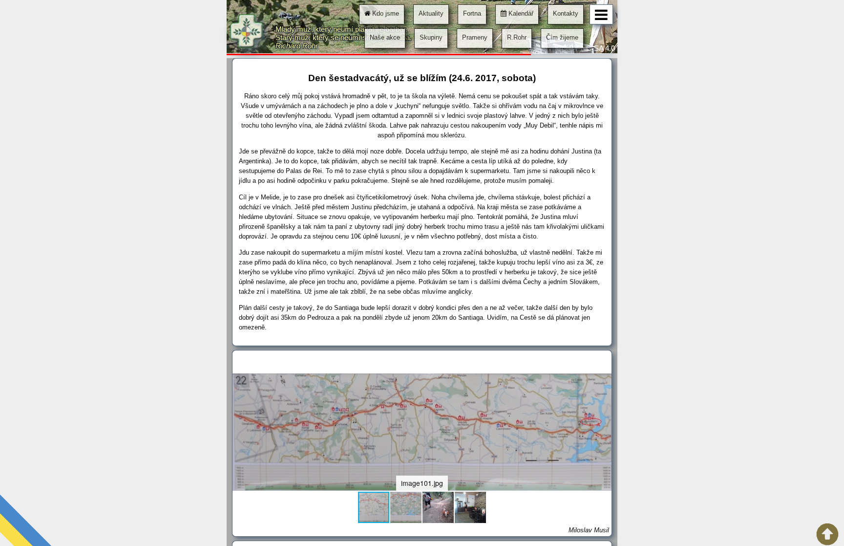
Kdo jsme (384, 13)
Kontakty (565, 13)
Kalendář (519, 13)
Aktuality (431, 13)
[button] (603, 382)
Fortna (472, 13)
